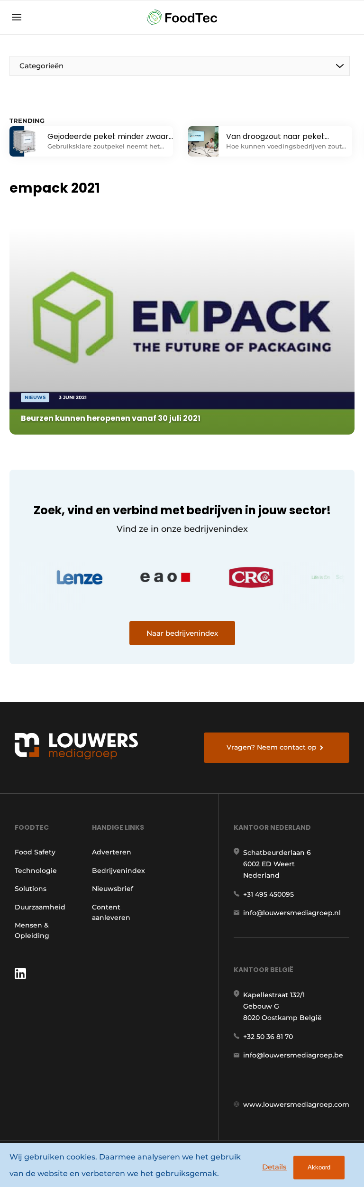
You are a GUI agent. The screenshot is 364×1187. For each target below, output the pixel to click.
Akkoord (319, 1167)
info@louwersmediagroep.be (293, 1055)
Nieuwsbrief (112, 888)
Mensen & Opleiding (32, 930)
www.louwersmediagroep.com (296, 1104)
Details (274, 1166)
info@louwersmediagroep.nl (292, 913)
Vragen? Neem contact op (272, 747)
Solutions (30, 888)
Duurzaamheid (40, 907)
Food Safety (35, 852)
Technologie (36, 870)
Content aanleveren (111, 912)
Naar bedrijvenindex (182, 633)
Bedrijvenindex (118, 870)
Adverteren (111, 852)
